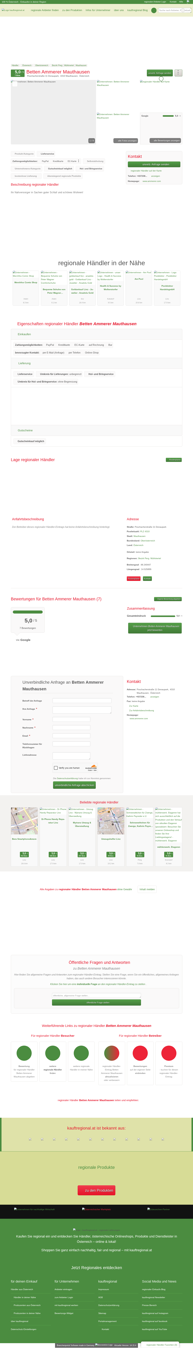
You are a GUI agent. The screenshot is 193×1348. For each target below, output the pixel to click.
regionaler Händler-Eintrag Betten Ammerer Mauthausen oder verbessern (111, 1073)
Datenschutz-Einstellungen (23, 1329)
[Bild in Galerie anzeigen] (118, 96)
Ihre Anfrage (29, 709)
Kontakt (173, 2)
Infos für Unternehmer (98, 10)
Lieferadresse (29, 755)
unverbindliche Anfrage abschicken (74, 785)
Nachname (28, 727)
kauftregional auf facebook (154, 1321)
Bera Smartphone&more (24, 839)
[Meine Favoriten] (153, 10)
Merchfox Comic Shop (25, 282)
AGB (100, 1297)
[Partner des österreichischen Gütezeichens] (158, 1209)
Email (25, 736)
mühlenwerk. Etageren (168, 847)
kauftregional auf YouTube (154, 1329)
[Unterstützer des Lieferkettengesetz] (34, 1209)
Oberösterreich (148, 540)
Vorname (27, 719)
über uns (119, 10)
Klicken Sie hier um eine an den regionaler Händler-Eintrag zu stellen (98, 984)
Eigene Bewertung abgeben (169, 599)
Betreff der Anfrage (32, 701)
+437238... (142, 176)
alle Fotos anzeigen (127, 140)
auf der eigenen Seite (140, 1069)
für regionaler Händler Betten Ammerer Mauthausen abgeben (24, 1071)
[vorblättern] (88, 112)
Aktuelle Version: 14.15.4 (125, 1345)
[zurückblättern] (18, 112)
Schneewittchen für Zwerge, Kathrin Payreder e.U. (140, 825)
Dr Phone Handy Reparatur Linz (53, 821)
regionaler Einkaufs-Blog (153, 1289)
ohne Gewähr (124, 889)
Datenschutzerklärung (67, 778)
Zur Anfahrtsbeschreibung (141, 710)
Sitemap (102, 1313)
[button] (53, 112)
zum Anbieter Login (64, 1297)
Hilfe (181, 2)
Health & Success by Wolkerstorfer (110, 288)
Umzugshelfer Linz (110, 839)
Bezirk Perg (143, 558)
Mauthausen (140, 536)
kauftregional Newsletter (153, 1297)
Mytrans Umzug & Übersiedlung (82, 824)
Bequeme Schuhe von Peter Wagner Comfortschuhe (54, 291)
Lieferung (24, 363)
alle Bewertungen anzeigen (166, 140)
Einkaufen (24, 334)
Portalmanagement (107, 1321)
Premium (176, 260)
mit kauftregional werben (66, 1305)
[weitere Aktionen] (178, 73)
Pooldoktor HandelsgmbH (167, 288)
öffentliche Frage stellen (97, 1002)
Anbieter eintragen (63, 1289)
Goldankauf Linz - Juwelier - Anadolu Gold (82, 291)
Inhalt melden (147, 889)
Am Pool (139, 279)
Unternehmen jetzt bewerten (155, 628)
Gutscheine (25, 430)
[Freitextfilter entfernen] (183, 10)
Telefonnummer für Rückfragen (32, 746)
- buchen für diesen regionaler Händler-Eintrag (169, 1071)
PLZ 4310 (145, 531)
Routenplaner (175, 460)
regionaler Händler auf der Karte (146, 170)
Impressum (103, 1289)
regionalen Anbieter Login (155, 2)
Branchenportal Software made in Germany (75, 1345)
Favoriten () (161, 1345)
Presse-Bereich (149, 1305)
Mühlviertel (155, 558)
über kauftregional (19, 1321)
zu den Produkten (72, 10)
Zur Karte (133, 706)
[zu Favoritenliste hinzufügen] (15, 84)
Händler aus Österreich (22, 1289)
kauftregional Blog (137, 10)
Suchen (188, 10)
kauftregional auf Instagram (155, 1313)
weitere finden (53, 1069)
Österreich (138, 545)
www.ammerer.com (152, 181)
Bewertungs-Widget (64, 1313)
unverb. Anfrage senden (159, 73)
